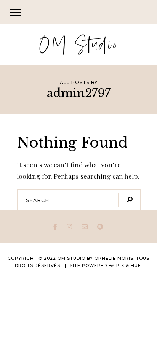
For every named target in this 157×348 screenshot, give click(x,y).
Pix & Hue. (129, 265)
